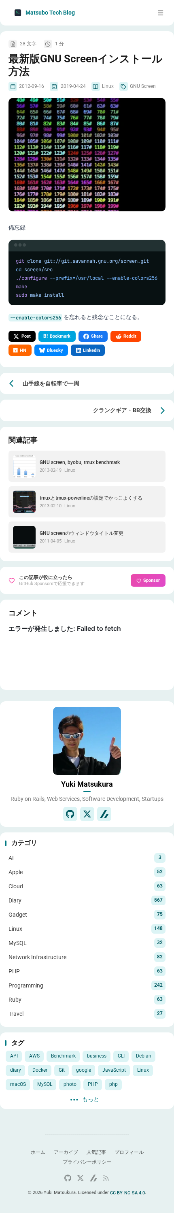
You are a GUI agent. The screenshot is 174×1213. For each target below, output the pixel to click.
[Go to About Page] (87, 741)
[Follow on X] (87, 814)
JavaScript (114, 1070)
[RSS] (106, 1178)
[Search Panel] (130, 13)
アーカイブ (66, 1152)
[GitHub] (70, 814)
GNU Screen (143, 86)
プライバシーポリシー (87, 1162)
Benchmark (63, 1056)
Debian (143, 1056)
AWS (34, 1056)
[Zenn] (104, 814)
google (83, 1070)
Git (62, 1070)
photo (70, 1084)
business (96, 1056)
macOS (18, 1084)
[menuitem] (145, 13)
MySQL (44, 1084)
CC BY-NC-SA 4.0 (127, 1192)
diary (15, 1070)
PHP (93, 1084)
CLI (121, 1056)
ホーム (38, 1152)
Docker (39, 1070)
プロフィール (129, 1152)
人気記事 (96, 1152)
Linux (143, 1070)
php (113, 1084)
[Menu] (161, 13)
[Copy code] (155, 249)
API (14, 1056)
